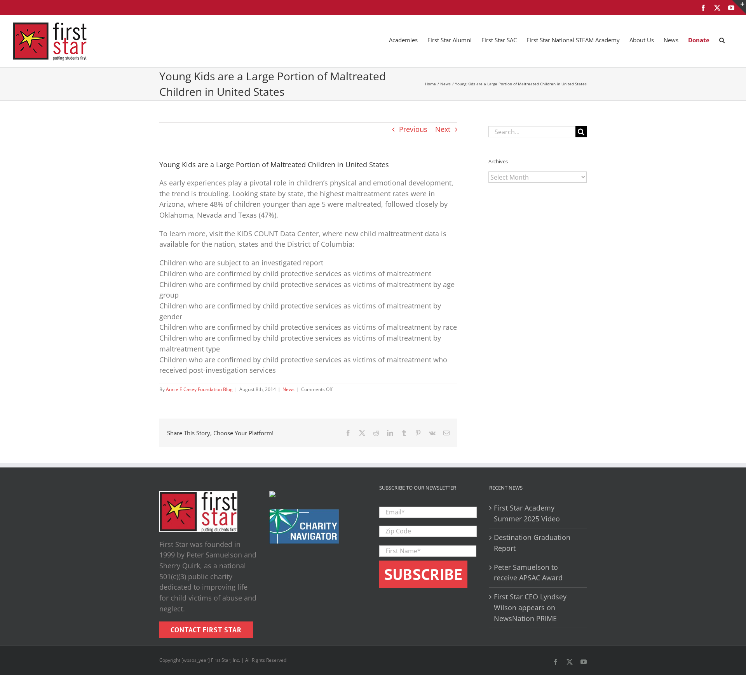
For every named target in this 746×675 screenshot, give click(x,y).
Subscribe (423, 574)
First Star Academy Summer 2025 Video (527, 513)
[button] (722, 39)
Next (442, 129)
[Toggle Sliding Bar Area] (739, 7)
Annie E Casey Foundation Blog (199, 389)
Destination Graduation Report (532, 543)
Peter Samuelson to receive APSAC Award (528, 572)
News (288, 389)
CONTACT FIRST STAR (206, 630)
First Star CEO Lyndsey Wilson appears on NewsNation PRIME (530, 607)
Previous (413, 129)
